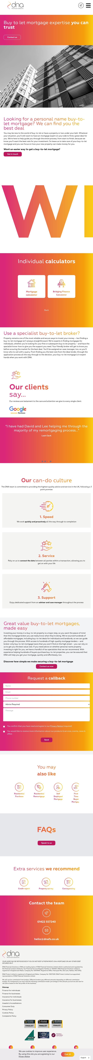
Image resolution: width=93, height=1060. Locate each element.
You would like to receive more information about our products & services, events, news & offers (46, 732)
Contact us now (46, 666)
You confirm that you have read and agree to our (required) (39, 726)
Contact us (12, 37)
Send (46, 740)
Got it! (68, 1054)
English (83, 1058)
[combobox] (85, 1058)
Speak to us (46, 843)
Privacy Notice (56, 726)
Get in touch (12, 154)
